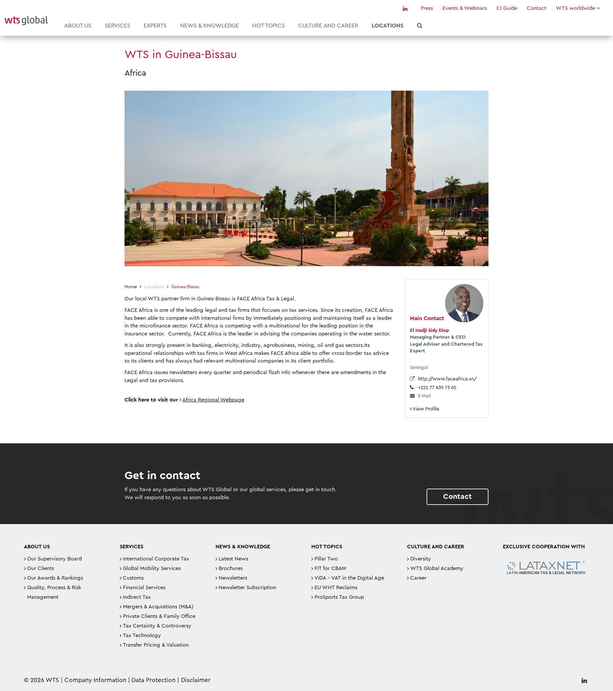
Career (418, 578)
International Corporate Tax (156, 558)
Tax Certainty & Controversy (157, 625)
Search (419, 26)
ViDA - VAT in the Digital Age (349, 578)
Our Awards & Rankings (55, 578)
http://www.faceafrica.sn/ (447, 379)
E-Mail (424, 396)
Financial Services (144, 587)
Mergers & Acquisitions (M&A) (158, 606)
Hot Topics (268, 25)
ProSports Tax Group (339, 597)
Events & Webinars (465, 8)
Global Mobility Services (152, 568)
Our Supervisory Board (54, 558)
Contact (536, 8)
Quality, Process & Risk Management (54, 592)
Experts (155, 25)
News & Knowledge (209, 25)
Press (427, 8)
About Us (77, 25)
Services (117, 25)
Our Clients (40, 568)
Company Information (95, 680)
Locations (388, 25)
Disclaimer (195, 680)
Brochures (231, 568)
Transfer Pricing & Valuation (156, 645)
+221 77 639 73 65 (437, 387)
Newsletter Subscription (247, 587)
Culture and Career (328, 25)
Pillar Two (326, 558)
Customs (133, 578)
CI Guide (506, 8)
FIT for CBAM (330, 568)
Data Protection (154, 680)
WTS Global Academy (436, 568)
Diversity (420, 558)
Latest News (233, 558)
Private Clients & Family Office (159, 616)
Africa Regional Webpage (213, 399)
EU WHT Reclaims (335, 587)
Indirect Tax (137, 597)
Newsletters (233, 578)
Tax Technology (142, 635)
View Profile (425, 409)
